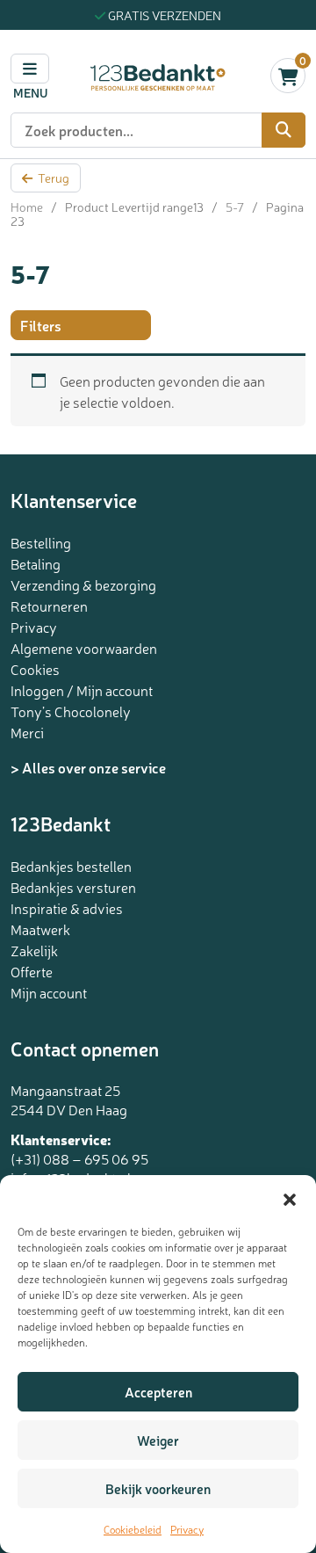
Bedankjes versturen (73, 886)
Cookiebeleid (133, 1529)
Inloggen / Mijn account (82, 690)
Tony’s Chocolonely (71, 711)
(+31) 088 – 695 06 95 (79, 1158)
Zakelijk (34, 950)
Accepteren (158, 1391)
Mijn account (49, 992)
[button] (289, 1197)
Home (27, 206)
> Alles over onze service (88, 767)
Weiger (158, 1440)
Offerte (32, 971)
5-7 (235, 206)
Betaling (36, 563)
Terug (53, 177)
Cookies (35, 669)
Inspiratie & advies (67, 908)
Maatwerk (40, 929)
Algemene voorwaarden (84, 647)
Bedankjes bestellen (71, 865)
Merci (27, 732)
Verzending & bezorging (83, 584)
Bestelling (41, 542)
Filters (40, 325)
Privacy (187, 1529)
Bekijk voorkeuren (158, 1488)
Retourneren (49, 605)
